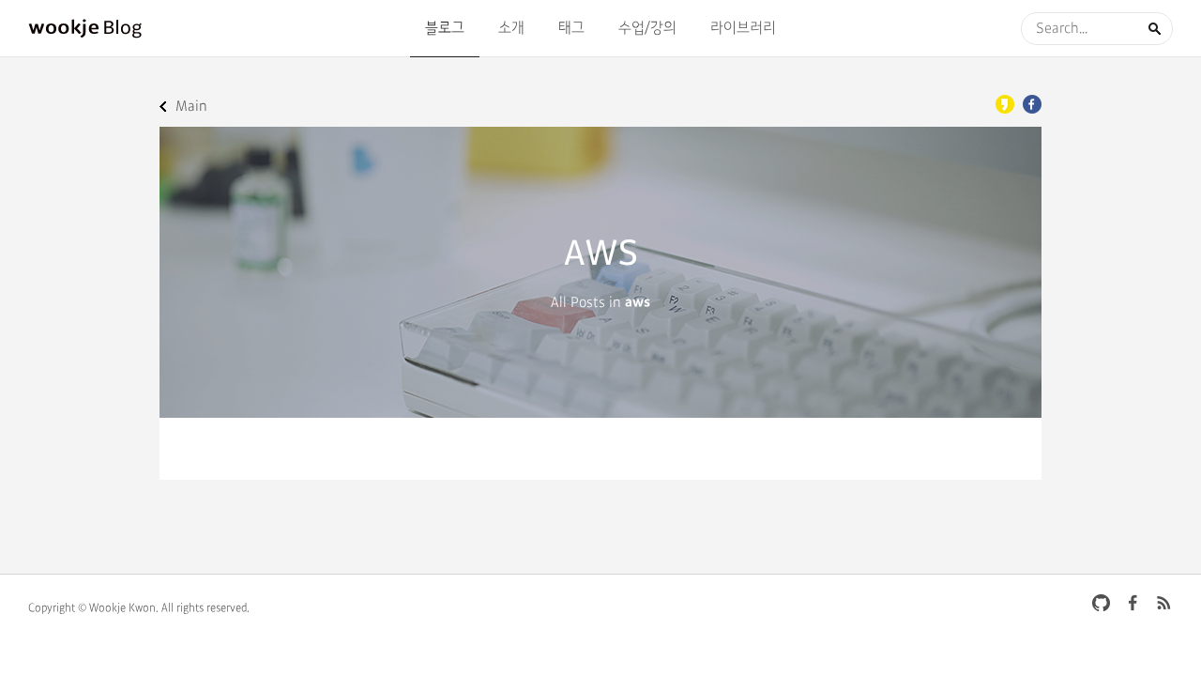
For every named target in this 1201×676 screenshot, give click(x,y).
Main (191, 107)
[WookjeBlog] (86, 28)
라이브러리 (743, 28)
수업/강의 (647, 28)
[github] (1101, 602)
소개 (511, 28)
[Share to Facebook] (1032, 104)
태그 (571, 28)
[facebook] (1132, 602)
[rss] (1163, 602)
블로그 (444, 28)
